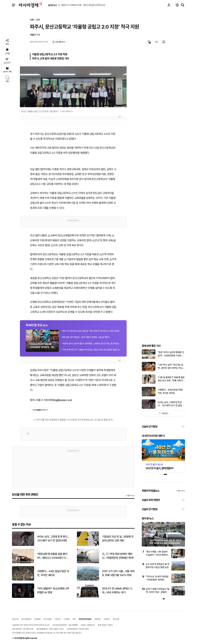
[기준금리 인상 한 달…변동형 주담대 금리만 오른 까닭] (88, 545)
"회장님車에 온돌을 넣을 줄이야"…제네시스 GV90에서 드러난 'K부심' (52, 556)
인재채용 (37, 619)
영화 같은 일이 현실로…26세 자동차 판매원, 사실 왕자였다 (85, 337)
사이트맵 (116, 619)
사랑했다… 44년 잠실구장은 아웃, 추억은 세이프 (170, 391)
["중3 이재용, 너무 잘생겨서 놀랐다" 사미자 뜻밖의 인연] (178, 557)
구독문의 (57, 619)
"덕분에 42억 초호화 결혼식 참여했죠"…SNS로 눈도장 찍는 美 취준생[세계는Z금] (91, 343)
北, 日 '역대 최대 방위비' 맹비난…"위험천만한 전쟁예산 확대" (118, 555)
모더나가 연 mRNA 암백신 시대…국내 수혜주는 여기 (117, 590)
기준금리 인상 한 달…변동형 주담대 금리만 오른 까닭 (118, 538)
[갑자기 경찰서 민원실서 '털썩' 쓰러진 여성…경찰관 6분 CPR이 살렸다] (178, 595)
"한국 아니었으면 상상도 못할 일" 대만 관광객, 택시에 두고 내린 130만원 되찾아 (91, 331)
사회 (32, 20)
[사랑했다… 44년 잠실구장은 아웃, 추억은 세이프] (148, 396)
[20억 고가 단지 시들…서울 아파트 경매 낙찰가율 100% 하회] (88, 580)
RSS (74, 619)
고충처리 (106, 619)
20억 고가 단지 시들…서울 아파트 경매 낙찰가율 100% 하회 (118, 573)
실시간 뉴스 (52, 5)
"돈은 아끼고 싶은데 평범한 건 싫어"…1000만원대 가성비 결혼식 (171, 354)
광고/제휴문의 (26, 619)
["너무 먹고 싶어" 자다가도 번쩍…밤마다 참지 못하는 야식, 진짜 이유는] (148, 371)
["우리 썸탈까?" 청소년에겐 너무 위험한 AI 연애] (23, 597)
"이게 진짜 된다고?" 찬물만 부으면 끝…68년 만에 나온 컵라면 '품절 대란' (91, 349)
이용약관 (97, 619)
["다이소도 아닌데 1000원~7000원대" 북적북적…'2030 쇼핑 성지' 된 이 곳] (178, 582)
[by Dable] (130, 495)
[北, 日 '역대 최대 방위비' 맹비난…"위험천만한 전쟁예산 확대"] (88, 562)
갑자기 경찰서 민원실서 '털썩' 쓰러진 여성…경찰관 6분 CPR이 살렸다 (157, 592)
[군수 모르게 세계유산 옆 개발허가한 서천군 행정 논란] (178, 570)
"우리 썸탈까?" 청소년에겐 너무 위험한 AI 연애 (53, 590)
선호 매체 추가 (60, 42)
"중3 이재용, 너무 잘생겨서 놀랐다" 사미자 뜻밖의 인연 (157, 555)
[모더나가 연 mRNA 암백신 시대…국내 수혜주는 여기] (88, 597)
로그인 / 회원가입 (168, 5)
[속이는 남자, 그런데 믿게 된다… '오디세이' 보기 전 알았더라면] (148, 408)
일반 (38, 20)
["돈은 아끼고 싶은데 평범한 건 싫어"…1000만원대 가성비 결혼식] (148, 358)
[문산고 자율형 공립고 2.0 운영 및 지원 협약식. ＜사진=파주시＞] (73, 86)
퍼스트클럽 (47, 619)
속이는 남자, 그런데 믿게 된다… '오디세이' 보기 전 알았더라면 (171, 404)
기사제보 (66, 619)
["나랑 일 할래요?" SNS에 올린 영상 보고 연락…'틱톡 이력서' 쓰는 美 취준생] (148, 383)
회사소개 (15, 619)
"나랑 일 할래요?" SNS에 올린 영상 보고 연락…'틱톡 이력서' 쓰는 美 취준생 (171, 379)
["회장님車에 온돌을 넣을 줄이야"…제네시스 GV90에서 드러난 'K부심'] (23, 562)
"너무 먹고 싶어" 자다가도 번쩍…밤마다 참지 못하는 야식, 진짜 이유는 (170, 366)
